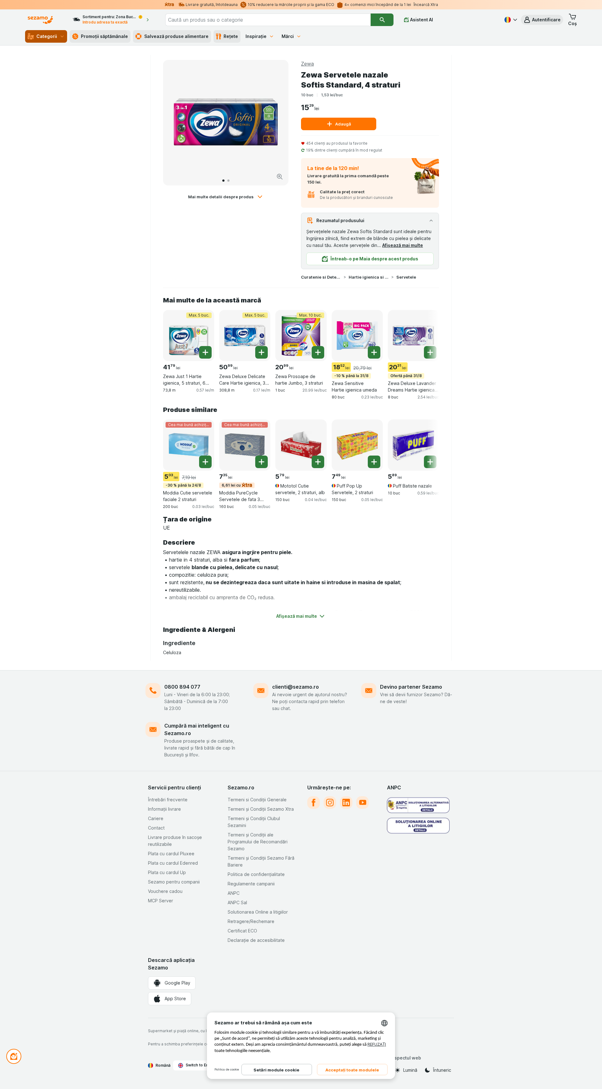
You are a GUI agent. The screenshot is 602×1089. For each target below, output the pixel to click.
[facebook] (313, 802)
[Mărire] (280, 177)
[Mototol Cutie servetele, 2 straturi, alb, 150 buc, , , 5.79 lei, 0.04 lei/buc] (300, 445)
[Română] (510, 19)
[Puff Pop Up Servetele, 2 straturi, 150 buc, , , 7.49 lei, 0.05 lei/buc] (357, 445)
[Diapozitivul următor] (277, 122)
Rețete (231, 36)
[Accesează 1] (223, 180)
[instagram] (330, 802)
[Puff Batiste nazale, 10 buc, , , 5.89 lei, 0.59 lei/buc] (413, 445)
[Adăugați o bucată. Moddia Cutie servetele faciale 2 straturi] (205, 462)
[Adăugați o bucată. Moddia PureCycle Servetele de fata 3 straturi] (261, 462)
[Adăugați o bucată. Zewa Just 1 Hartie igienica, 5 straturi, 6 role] (205, 352)
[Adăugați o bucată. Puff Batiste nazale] (430, 462)
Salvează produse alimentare (176, 36)
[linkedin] (346, 802)
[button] (542, 20)
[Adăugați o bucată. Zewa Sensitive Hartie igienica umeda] (374, 352)
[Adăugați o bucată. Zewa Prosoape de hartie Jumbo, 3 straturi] (318, 352)
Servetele (406, 277)
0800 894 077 (182, 687)
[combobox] (268, 19)
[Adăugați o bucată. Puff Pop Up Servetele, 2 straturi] (374, 462)
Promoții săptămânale (104, 36)
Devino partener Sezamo (411, 687)
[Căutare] (382, 19)
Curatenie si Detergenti (321, 277)
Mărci (288, 36)
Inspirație (256, 36)
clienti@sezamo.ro (295, 687)
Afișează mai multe (402, 245)
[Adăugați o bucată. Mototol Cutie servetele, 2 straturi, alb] (318, 462)
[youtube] (362, 802)
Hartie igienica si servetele (369, 277)
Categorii (46, 36)
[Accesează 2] (228, 180)
